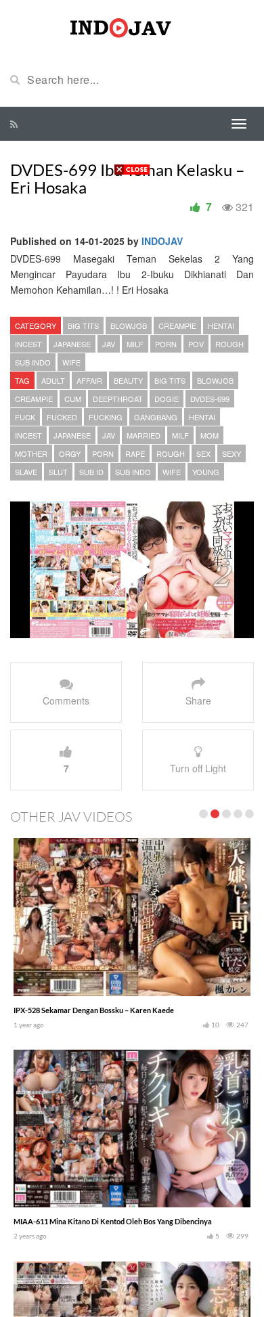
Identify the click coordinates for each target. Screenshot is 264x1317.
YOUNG (205, 471)
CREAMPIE (177, 325)
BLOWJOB (128, 325)
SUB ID (91, 471)
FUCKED (62, 416)
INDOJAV (162, 241)
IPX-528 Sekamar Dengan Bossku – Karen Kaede (94, 1010)
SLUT (58, 471)
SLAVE (26, 471)
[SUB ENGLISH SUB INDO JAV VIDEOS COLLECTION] (132, 25)
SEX (203, 453)
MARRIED (143, 435)
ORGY (70, 453)
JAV (108, 343)
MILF (135, 343)
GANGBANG (155, 416)
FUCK (25, 416)
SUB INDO (33, 362)
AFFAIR (89, 380)
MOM (209, 435)
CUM (72, 398)
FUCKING (106, 416)
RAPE (135, 453)
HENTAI (221, 325)
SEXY (231, 453)
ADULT (53, 380)
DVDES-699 (209, 398)
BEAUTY (128, 380)
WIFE (71, 362)
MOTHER (31, 453)
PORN (166, 343)
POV (196, 343)
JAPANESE (72, 343)
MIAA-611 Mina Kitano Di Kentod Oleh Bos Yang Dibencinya (113, 1221)
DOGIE (166, 398)
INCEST (28, 343)
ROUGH (229, 343)
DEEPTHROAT (118, 398)
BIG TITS (83, 325)
